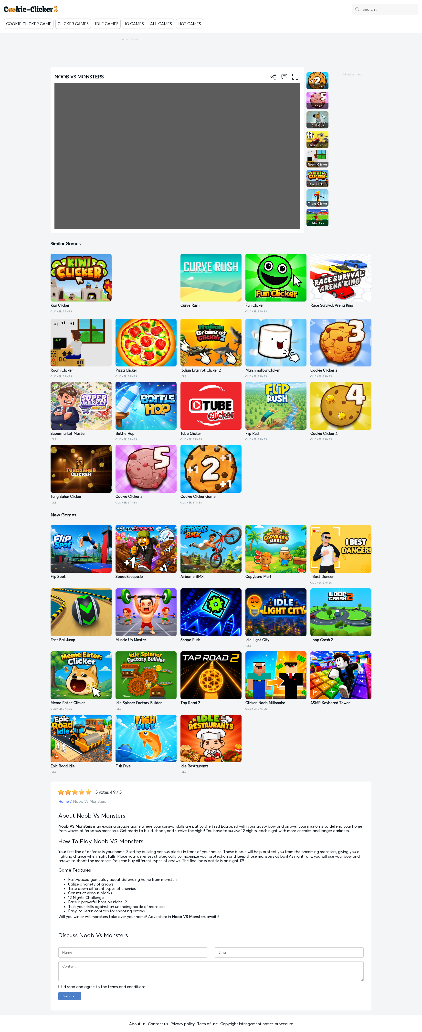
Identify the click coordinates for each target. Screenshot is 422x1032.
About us (137, 1023)
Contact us (158, 1023)
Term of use (207, 1023)
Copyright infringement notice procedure (256, 1023)
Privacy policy (182, 1023)
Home (63, 801)
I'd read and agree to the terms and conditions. (104, 986)
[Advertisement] (211, 52)
